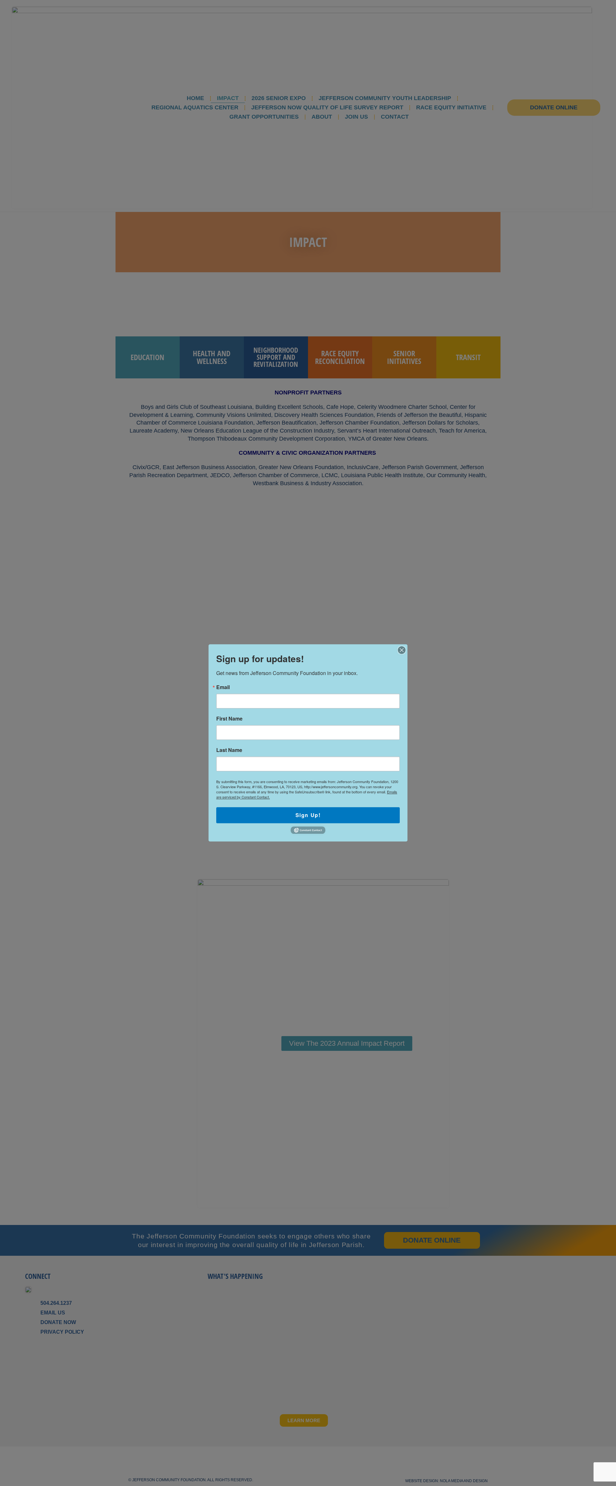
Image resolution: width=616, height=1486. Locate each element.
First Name (229, 718)
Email (223, 687)
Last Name (229, 750)
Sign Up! (308, 815)
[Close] (402, 650)
